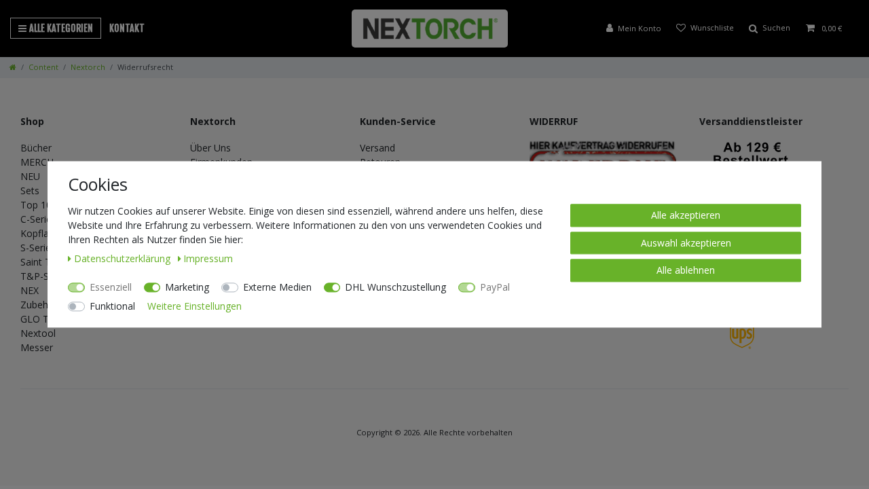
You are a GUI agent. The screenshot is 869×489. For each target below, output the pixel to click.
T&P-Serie (42, 276)
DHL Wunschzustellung (395, 286)
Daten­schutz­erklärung (123, 258)
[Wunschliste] (705, 28)
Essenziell (111, 286)
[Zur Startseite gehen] (13, 67)
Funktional (112, 306)
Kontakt (127, 28)
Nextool (38, 333)
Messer (36, 347)
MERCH (37, 162)
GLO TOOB (45, 318)
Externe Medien (277, 286)
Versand (377, 147)
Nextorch (88, 67)
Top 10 (36, 204)
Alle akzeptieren (685, 215)
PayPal (495, 286)
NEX (29, 290)
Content (43, 67)
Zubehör (39, 304)
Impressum (208, 258)
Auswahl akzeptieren (686, 242)
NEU (30, 176)
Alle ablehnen (686, 270)
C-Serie (36, 219)
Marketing (187, 286)
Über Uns (210, 147)
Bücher (36, 147)
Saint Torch (45, 261)
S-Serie (35, 247)
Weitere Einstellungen (194, 306)
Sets (29, 190)
